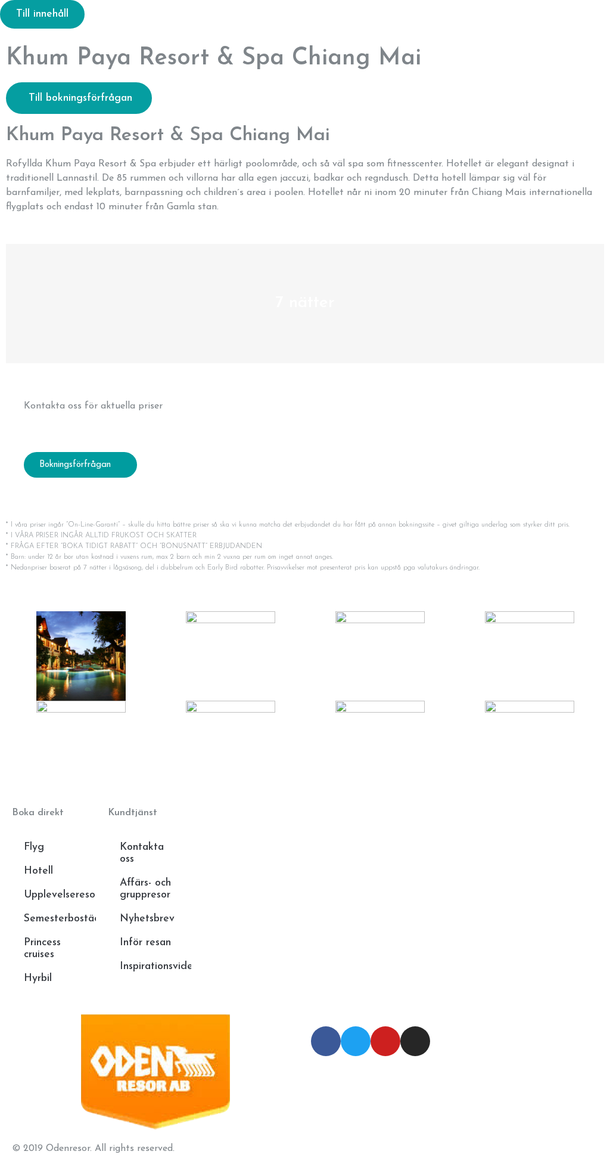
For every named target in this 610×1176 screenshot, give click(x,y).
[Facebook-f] (326, 1041)
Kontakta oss (142, 853)
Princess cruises (42, 948)
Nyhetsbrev (147, 919)
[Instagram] (415, 1041)
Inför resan (145, 942)
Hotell (38, 871)
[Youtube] (385, 1041)
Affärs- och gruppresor (145, 889)
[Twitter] (356, 1041)
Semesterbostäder (60, 919)
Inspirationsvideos (156, 966)
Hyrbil (38, 978)
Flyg (34, 847)
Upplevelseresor (60, 895)
